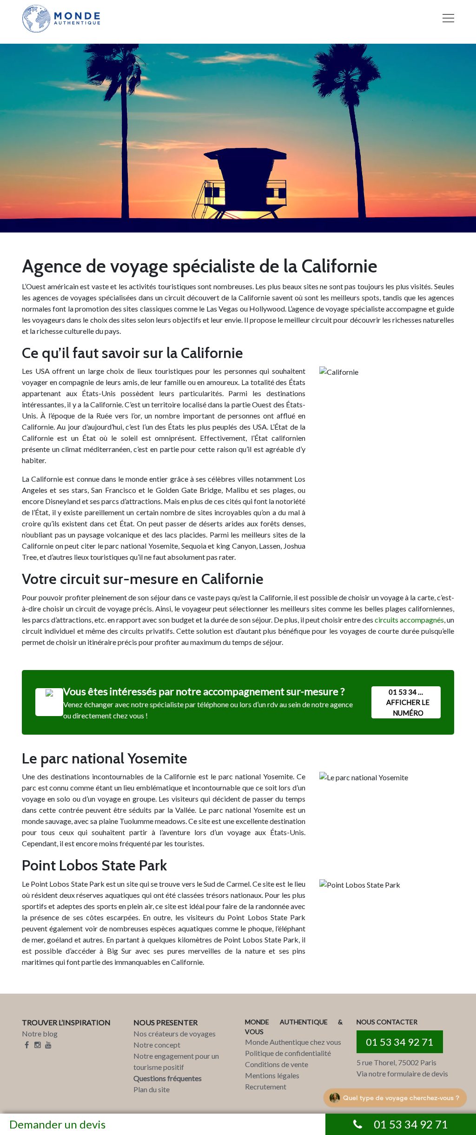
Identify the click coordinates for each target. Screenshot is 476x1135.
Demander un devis (57, 1124)
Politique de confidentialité (288, 1053)
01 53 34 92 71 (400, 1041)
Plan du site (151, 1089)
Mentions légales (272, 1075)
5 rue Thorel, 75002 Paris (396, 1062)
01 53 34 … (408, 702)
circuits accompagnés (409, 619)
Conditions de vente (276, 1064)
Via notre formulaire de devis (402, 1073)
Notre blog (40, 1033)
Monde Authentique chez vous (293, 1041)
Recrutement (265, 1086)
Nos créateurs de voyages (174, 1033)
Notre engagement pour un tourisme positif (176, 1061)
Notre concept (156, 1044)
